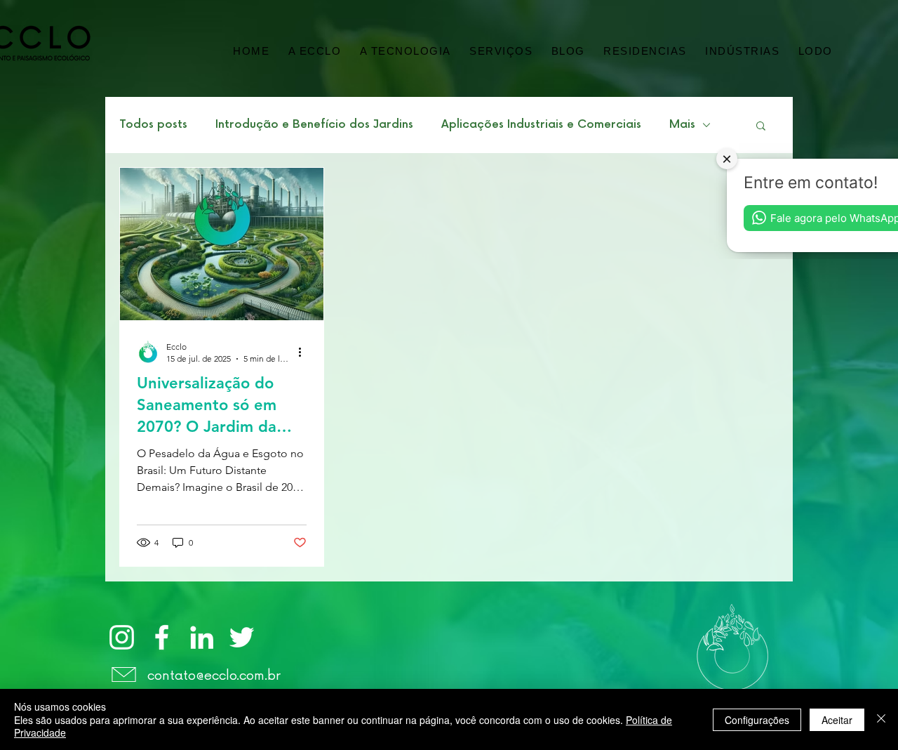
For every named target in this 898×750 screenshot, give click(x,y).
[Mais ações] (304, 351)
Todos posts (153, 124)
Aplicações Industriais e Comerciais (541, 124)
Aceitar (837, 720)
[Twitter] (241, 637)
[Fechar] (881, 719)
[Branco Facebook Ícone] (161, 637)
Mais (682, 124)
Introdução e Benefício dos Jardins (314, 124)
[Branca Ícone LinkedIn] (201, 637)
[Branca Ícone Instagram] (121, 637)
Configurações (757, 720)
